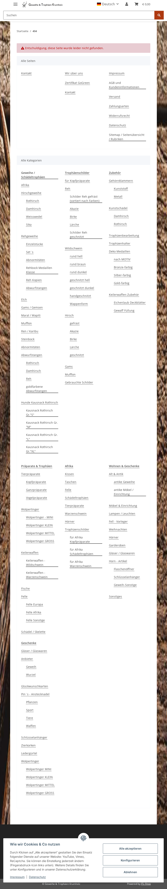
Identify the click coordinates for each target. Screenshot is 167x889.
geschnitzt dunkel (82, 288)
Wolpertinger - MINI (39, 517)
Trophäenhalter (119, 243)
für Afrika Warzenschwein (80, 564)
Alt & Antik (116, 474)
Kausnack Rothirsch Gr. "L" (42, 437)
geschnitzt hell (80, 280)
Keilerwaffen (29, 552)
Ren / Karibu (29, 331)
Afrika (25, 185)
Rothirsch (32, 201)
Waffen (31, 726)
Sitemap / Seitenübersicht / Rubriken (126, 137)
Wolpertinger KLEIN (39, 525)
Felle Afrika (33, 612)
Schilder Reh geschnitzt (78, 235)
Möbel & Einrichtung (123, 506)
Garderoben (117, 545)
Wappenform (79, 304)
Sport (29, 710)
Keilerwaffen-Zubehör (124, 295)
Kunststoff (121, 189)
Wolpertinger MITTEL (40, 533)
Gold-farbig (121, 283)
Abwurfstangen (36, 288)
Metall (118, 196)
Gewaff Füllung (124, 310)
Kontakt (26, 73)
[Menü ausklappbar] (15, 2)
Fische (25, 588)
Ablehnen (130, 872)
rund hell (76, 256)
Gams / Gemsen (32, 307)
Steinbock (27, 339)
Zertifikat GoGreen (77, 83)
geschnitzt (77, 355)
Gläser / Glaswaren (122, 553)
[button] (108, 4)
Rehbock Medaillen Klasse (39, 270)
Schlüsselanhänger (127, 577)
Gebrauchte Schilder (79, 382)
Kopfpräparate (36, 482)
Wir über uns (74, 73)
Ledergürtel (29, 753)
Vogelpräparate (36, 498)
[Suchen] (159, 15)
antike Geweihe (124, 482)
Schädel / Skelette (33, 632)
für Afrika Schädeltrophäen (81, 552)
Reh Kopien (34, 280)
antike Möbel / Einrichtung (123, 492)
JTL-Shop (146, 884)
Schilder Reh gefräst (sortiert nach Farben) (84, 199)
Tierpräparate (30, 474)
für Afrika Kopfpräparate (80, 539)
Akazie (74, 209)
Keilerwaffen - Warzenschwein (37, 575)
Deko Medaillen (119, 251)
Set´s (29, 252)
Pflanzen (32, 702)
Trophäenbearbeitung (124, 235)
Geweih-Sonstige (125, 585)
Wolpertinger (30, 509)
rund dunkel (78, 272)
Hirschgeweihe (31, 193)
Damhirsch (33, 209)
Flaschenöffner (124, 569)
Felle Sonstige (35, 620)
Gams (69, 366)
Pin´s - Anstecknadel (35, 694)
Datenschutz (37, 877)
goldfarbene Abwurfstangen (36, 389)
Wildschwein (73, 248)
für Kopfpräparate (77, 181)
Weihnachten (118, 529)
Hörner (70, 521)
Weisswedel (34, 217)
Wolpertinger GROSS (40, 541)
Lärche (74, 224)
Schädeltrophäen (76, 498)
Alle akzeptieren (130, 848)
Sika (29, 224)
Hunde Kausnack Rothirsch (39, 402)
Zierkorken (28, 745)
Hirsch (69, 315)
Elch (24, 299)
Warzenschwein (76, 513)
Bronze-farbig (123, 267)
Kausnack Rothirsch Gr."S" (39, 412)
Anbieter (27, 659)
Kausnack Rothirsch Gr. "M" (42, 425)
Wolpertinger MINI (38, 769)
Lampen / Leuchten (122, 513)
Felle (24, 596)
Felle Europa (34, 604)
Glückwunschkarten (34, 686)
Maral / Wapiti (31, 315)
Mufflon (26, 323)
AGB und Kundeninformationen (124, 85)
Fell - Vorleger (118, 521)
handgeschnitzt (80, 296)
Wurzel (31, 675)
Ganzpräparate (36, 490)
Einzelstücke (34, 244)
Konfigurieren (130, 860)
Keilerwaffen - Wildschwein (35, 563)
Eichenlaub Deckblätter (130, 302)
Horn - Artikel (118, 561)
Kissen (69, 474)
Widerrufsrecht (119, 116)
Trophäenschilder (77, 529)
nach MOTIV (122, 259)
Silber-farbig (122, 275)
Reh (28, 379)
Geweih (31, 667)
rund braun (78, 264)
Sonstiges (115, 596)
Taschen (70, 482)
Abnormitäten (35, 260)
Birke (73, 217)
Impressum (17, 877)
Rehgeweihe (29, 236)
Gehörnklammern (121, 181)
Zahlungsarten (119, 106)
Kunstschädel (118, 208)
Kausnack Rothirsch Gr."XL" (39, 449)
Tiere (29, 718)
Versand (114, 97)
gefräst (74, 323)
